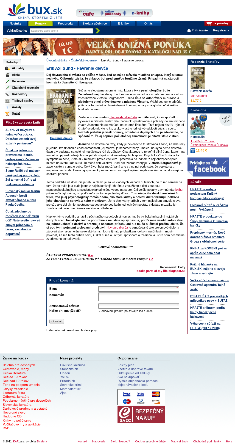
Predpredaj (65, 23)
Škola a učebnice (94, 23)
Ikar (90, 255)
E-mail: (54, 288)
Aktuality (18, 68)
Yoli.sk (64, 377)
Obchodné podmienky (207, 441)
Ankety (17, 107)
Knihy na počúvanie (17, 420)
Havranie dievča (61, 138)
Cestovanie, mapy (16, 369)
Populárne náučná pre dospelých (27, 400)
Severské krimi (70, 384)
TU (151, 259)
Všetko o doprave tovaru (135, 369)
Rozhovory (19, 94)
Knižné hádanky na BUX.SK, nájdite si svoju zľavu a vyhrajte (207, 269)
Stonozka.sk (69, 369)
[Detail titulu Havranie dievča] (197, 78)
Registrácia (221, 30)
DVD (6, 428)
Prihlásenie (200, 30)
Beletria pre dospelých (19, 365)
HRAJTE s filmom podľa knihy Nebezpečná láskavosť (207, 312)
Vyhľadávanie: (17, 30)
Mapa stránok (179, 441)
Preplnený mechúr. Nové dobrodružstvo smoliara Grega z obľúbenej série (207, 237)
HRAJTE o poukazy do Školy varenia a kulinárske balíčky (209, 221)
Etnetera (41, 441)
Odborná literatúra (16, 396)
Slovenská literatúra (17, 404)
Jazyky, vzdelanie (15, 389)
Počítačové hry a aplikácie (22, 424)
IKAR (15, 441)
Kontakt (82, 441)
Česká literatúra (14, 373)
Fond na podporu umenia (21, 384)
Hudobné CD (12, 416)
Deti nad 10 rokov (15, 381)
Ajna (63, 393)
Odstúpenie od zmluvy (134, 373)
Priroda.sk (67, 381)
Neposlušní (197, 136)
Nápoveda (98, 441)
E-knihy (123, 23)
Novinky (15, 23)
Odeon (65, 373)
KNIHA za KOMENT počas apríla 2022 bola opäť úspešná (208, 253)
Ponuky (40, 23)
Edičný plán (126, 365)
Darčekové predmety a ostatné (25, 408)
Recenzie (18, 81)
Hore (229, 441)
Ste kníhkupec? (120, 441)
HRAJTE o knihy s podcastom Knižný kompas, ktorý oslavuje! (207, 194)
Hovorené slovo (14, 412)
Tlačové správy (22, 100)
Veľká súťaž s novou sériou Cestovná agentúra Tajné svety (209, 285)
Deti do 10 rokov (15, 377)
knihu (178, 189)
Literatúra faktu (14, 393)
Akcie (16, 75)
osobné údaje (157, 441)
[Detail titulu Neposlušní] (209, 125)
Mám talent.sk (70, 389)
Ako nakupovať (128, 377)
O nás (148, 23)
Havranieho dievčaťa (123, 117)
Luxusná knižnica (72, 365)
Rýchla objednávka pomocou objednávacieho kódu (138, 382)
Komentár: (56, 295)
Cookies (140, 441)
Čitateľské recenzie (84, 60)
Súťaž (16, 113)
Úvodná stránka (56, 60)
